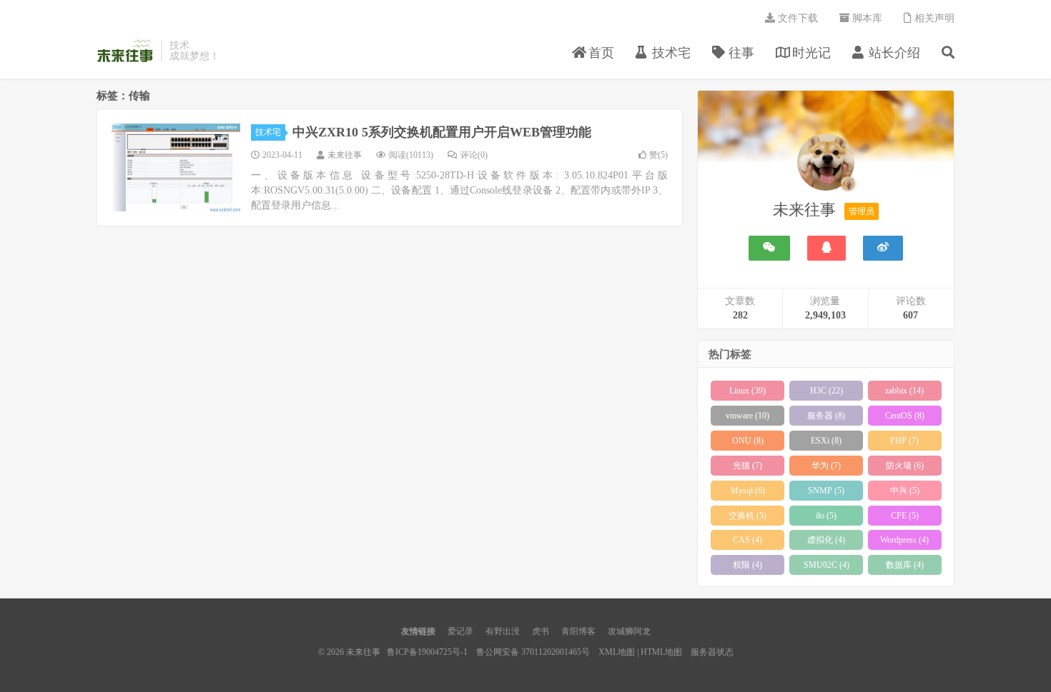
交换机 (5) (747, 516)
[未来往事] (826, 165)
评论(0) (474, 155)
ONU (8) (748, 441)
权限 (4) (747, 565)
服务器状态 (712, 652)
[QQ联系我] (826, 248)
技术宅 (268, 132)
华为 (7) (826, 466)
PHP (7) (904, 441)
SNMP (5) (826, 491)
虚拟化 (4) (826, 540)
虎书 (540, 631)
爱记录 (460, 631)
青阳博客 (578, 631)
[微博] (883, 248)
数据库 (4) (905, 565)
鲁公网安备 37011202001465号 (533, 652)
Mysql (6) (748, 491)
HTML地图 (661, 652)
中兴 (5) (904, 491)
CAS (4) (747, 540)
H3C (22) (826, 391)
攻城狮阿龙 (629, 631)
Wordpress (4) (904, 540)
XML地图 (616, 652)
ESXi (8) (826, 441)
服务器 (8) (826, 416)
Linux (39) (747, 391)
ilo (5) (826, 516)
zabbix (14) (904, 391)
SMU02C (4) (826, 565)
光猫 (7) (747, 466)
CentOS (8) (904, 416)
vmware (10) (747, 416)
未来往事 (125, 50)
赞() (658, 155)
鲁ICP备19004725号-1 (427, 652)
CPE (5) (905, 516)
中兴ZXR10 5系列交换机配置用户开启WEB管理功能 (441, 132)
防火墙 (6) (905, 466)
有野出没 (502, 631)
